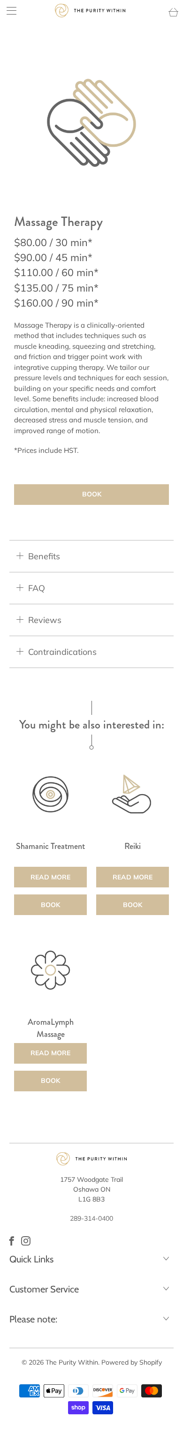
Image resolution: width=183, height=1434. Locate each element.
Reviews (44, 620)
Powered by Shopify (131, 1362)
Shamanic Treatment (50, 794)
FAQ (36, 588)
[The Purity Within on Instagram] (25, 1241)
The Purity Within (72, 1362)
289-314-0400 (91, 1218)
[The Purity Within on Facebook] (11, 1241)
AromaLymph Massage (50, 970)
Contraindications (62, 651)
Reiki (132, 794)
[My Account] (8, 10)
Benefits (44, 556)
